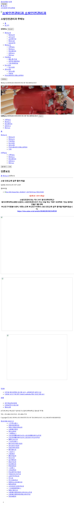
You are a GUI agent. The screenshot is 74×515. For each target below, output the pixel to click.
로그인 (7, 25)
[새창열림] (6, 502)
